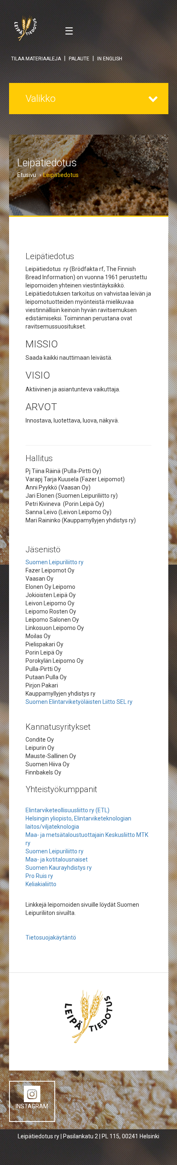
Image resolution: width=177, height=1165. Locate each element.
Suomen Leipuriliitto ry (55, 562)
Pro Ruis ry (39, 876)
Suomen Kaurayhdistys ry (59, 867)
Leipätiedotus (61, 175)
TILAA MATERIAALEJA (36, 59)
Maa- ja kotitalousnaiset (57, 859)
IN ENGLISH (109, 59)
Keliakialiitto (41, 884)
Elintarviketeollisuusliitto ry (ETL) (68, 810)
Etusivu (26, 175)
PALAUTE (79, 59)
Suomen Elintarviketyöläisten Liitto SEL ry (79, 702)
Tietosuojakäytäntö (51, 937)
